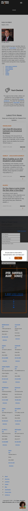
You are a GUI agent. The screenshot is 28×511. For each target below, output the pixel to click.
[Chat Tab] (14, 255)
